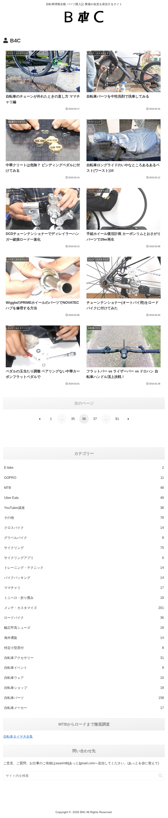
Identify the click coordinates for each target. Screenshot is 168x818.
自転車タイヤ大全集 (18, 736)
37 (95, 419)
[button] (160, 775)
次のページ (84, 403)
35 (73, 419)
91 (117, 419)
